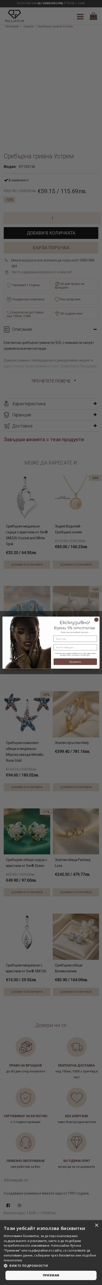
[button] (51, 1266)
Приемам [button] (51, 1275)
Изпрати (75, 661)
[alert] (51, 1252)
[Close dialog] (96, 619)
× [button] (96, 1225)
